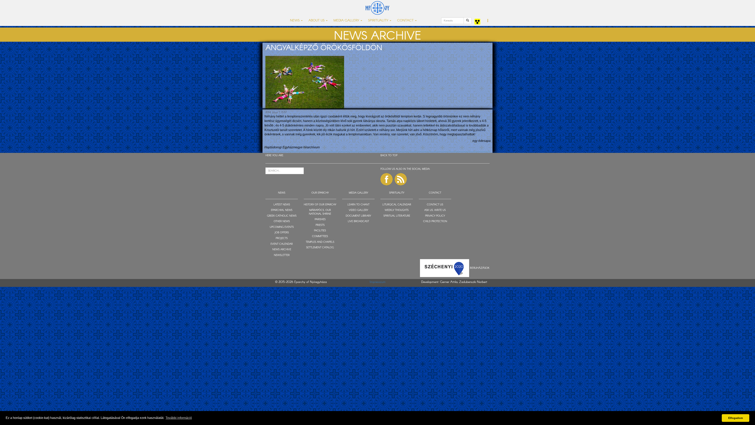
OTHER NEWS (282, 221)
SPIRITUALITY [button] (378, 20)
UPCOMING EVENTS (282, 227)
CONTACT (435, 193)
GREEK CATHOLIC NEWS (281, 216)
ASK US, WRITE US (435, 210)
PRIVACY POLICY (435, 216)
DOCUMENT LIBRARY (358, 216)
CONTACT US (435, 205)
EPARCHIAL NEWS (281, 210)
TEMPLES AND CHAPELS (320, 242)
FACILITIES (320, 231)
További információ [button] (179, 417)
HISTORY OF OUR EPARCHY (320, 205)
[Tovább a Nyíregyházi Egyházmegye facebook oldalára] (386, 179)
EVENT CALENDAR (282, 244)
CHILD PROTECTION (435, 221)
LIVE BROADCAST (358, 221)
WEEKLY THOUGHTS (397, 210)
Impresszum (378, 282)
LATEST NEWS (281, 205)
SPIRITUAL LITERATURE (396, 216)
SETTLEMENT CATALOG (320, 247)
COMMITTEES (320, 236)
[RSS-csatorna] (401, 179)
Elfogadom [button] (735, 417)
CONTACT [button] (406, 20)
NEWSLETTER (282, 255)
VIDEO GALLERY (358, 210)
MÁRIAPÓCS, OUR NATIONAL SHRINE (320, 212)
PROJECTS (282, 238)
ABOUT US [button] (317, 20)
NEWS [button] (295, 20)
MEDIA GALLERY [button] (346, 20)
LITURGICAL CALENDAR (396, 205)
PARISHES (320, 219)
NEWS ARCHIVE (281, 249)
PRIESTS (320, 225)
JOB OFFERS (281, 233)
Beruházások (480, 268)
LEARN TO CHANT (358, 205)
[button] (488, 21)
